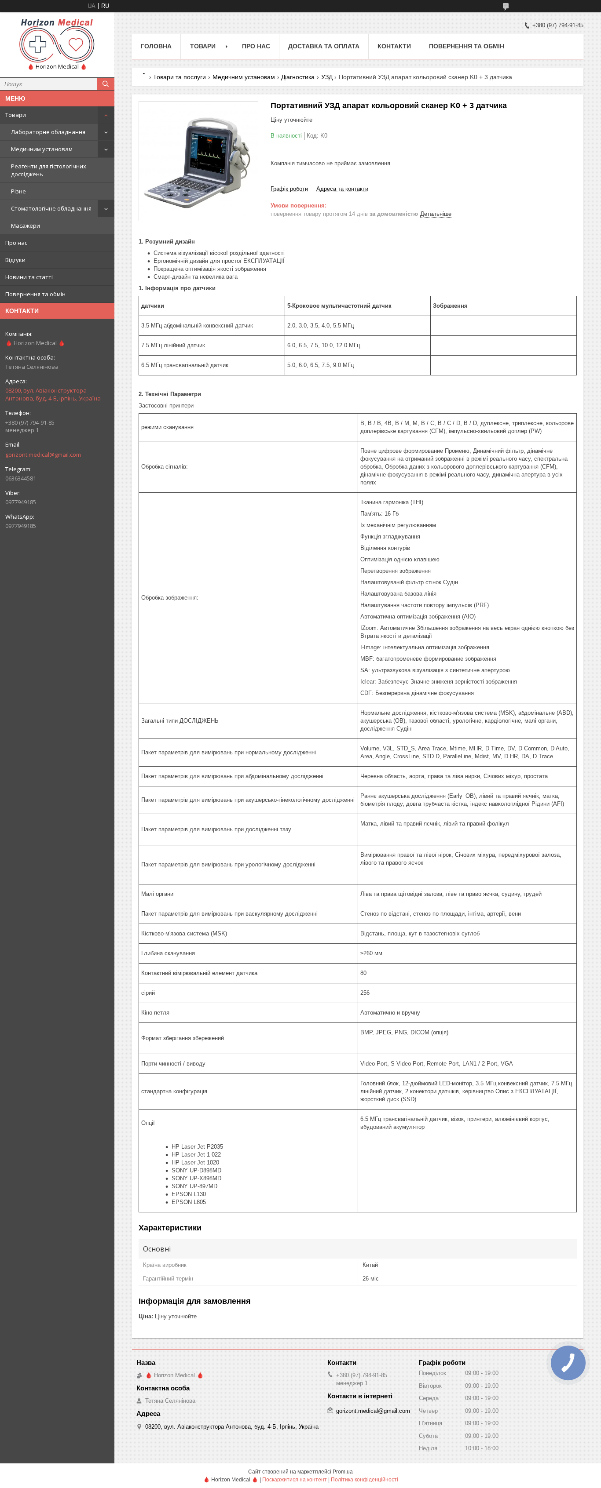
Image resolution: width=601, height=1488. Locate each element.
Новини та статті (29, 277)
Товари (15, 115)
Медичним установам (42, 149)
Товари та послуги (179, 76)
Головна (156, 46)
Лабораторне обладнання (48, 132)
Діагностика (298, 76)
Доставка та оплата (323, 46)
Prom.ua (343, 1472)
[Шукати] (105, 84)
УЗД (327, 76)
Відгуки (15, 260)
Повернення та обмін (35, 294)
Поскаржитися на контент (294, 1480)
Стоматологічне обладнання (51, 208)
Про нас (16, 243)
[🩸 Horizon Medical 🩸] (57, 41)
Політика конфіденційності (364, 1480)
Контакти (394, 46)
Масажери (25, 225)
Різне (18, 191)
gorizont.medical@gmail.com (43, 454)
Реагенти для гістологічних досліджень (48, 170)
